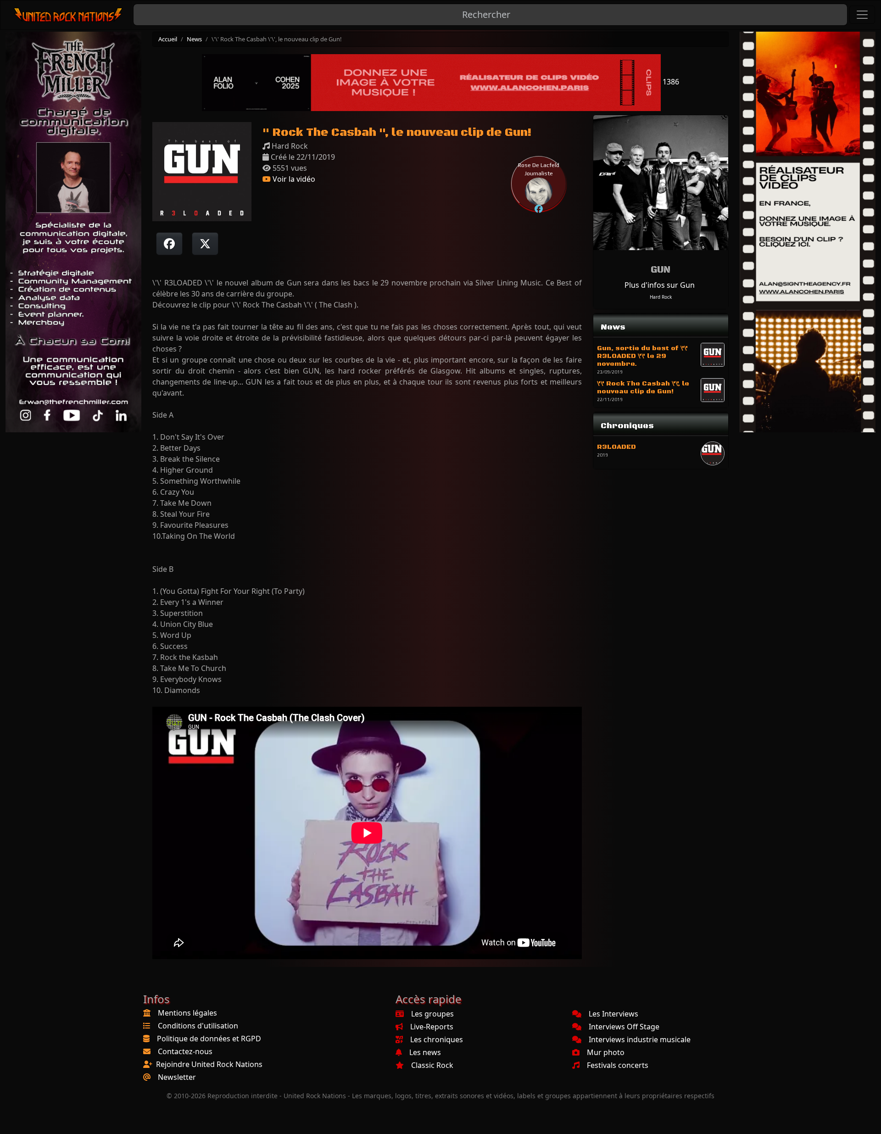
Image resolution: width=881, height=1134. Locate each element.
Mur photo (606, 1052)
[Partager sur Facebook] (169, 243)
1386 (670, 82)
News (194, 39)
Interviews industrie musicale (640, 1039)
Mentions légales (187, 1013)
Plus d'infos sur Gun (660, 285)
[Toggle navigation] (862, 15)
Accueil (167, 39)
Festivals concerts (617, 1065)
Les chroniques (436, 1039)
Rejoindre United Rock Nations (209, 1064)
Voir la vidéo (293, 179)
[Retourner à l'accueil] (68, 14)
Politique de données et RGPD (209, 1038)
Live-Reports (431, 1027)
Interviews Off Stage (624, 1027)
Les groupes (432, 1014)
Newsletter (177, 1077)
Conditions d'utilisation (198, 1026)
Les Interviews (613, 1014)
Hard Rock (661, 297)
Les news (425, 1052)
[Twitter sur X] (205, 243)
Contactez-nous (185, 1051)
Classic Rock (432, 1065)
